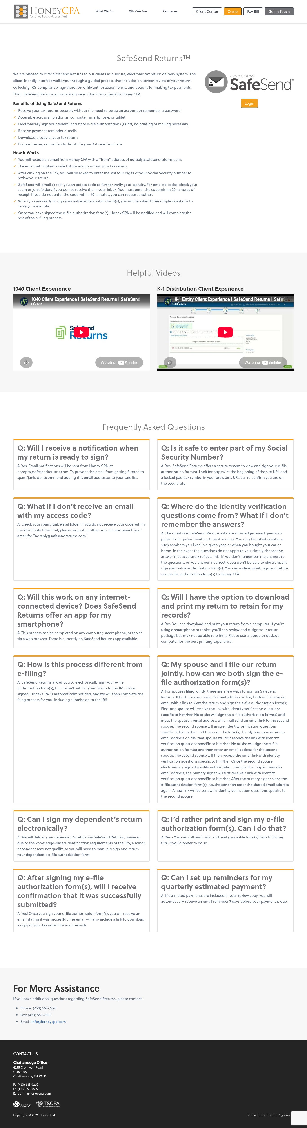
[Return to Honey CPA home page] (47, 12)
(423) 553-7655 (28, 1088)
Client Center (207, 11)
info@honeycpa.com (48, 1021)
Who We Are (138, 11)
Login (249, 103)
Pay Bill (253, 11)
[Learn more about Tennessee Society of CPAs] (48, 1104)
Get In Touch (279, 11)
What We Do (104, 11)
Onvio (233, 11)
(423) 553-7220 (28, 1084)
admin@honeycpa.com (34, 1093)
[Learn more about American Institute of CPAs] (22, 1104)
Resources (169, 11)
